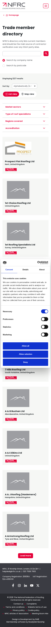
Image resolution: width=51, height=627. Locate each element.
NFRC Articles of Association (17, 613)
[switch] (44, 319)
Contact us (18, 604)
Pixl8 (37, 619)
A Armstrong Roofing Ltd (19, 536)
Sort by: (6, 86)
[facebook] (13, 585)
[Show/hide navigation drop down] (46, 5)
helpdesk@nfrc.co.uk (11, 571)
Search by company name (19, 60)
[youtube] (31, 585)
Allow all (25, 346)
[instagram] (19, 585)
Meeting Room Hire (40, 613)
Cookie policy (33, 610)
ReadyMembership (36, 622)
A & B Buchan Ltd (15, 411)
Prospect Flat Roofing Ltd (19, 161)
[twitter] (37, 585)
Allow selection (25, 354)
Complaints (32, 604)
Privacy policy (19, 610)
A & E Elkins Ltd (13, 452)
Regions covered (14, 121)
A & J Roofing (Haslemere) (20, 494)
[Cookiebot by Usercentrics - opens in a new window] (37, 262)
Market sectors (13, 106)
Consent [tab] (9, 270)
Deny (25, 362)
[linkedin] (25, 585)
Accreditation (12, 128)
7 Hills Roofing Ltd (15, 369)
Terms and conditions (15, 607)
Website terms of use (37, 607)
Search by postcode (16, 65)
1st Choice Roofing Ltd (18, 203)
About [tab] (42, 270)
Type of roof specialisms (18, 114)
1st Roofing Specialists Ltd (20, 244)
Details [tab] (26, 270)
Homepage (14, 15)
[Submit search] (46, 53)
